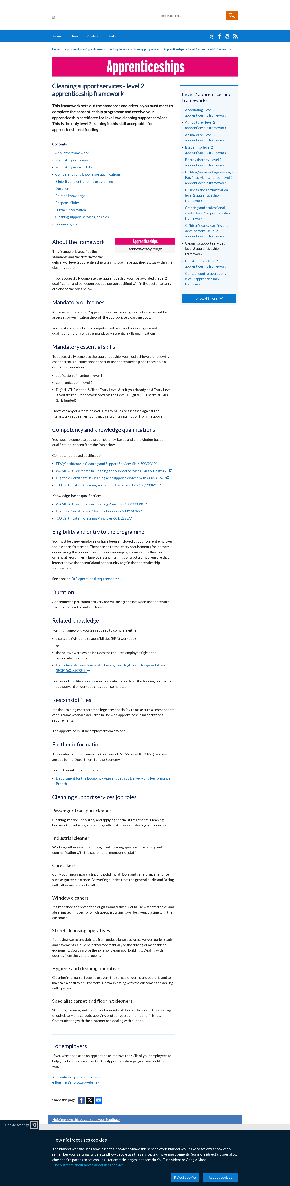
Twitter (212, 36)
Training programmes (147, 49)
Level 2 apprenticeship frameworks (209, 49)
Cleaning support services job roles (82, 217)
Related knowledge (70, 195)
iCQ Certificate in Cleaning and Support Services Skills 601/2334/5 (108, 485)
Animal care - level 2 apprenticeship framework (205, 137)
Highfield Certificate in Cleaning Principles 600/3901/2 (100, 511)
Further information (70, 210)
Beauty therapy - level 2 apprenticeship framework (205, 162)
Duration (65, 188)
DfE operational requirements (96, 578)
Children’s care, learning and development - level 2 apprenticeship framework (206, 230)
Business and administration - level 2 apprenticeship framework (207, 195)
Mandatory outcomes (72, 160)
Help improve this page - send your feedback (86, 1119)
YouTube (227, 36)
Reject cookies (185, 1177)
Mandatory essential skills (75, 167)
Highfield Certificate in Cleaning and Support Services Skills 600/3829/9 (112, 478)
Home (57, 36)
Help (112, 36)
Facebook (220, 36)
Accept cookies (220, 1177)
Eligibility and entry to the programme (84, 181)
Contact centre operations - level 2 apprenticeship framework (206, 278)
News (74, 36)
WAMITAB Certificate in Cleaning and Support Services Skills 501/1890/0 (114, 471)
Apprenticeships (174, 49)
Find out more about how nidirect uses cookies (87, 1165)
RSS (235, 36)
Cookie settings (17, 1125)
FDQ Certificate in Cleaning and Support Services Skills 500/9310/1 (109, 463)
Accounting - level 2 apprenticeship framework (205, 112)
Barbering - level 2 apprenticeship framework (205, 150)
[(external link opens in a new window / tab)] (81, 1100)
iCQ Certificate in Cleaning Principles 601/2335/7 (95, 518)
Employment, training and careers (84, 49)
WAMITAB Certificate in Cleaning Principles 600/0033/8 (101, 504)
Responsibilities (67, 202)
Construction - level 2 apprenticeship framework (205, 263)
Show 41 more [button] (207, 298)
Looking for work (119, 49)
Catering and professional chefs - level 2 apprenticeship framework (207, 212)
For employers (66, 224)
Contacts (93, 36)
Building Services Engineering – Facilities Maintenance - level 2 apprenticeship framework (209, 177)
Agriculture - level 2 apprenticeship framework (205, 125)
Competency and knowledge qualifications (88, 174)
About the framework (72, 153)
